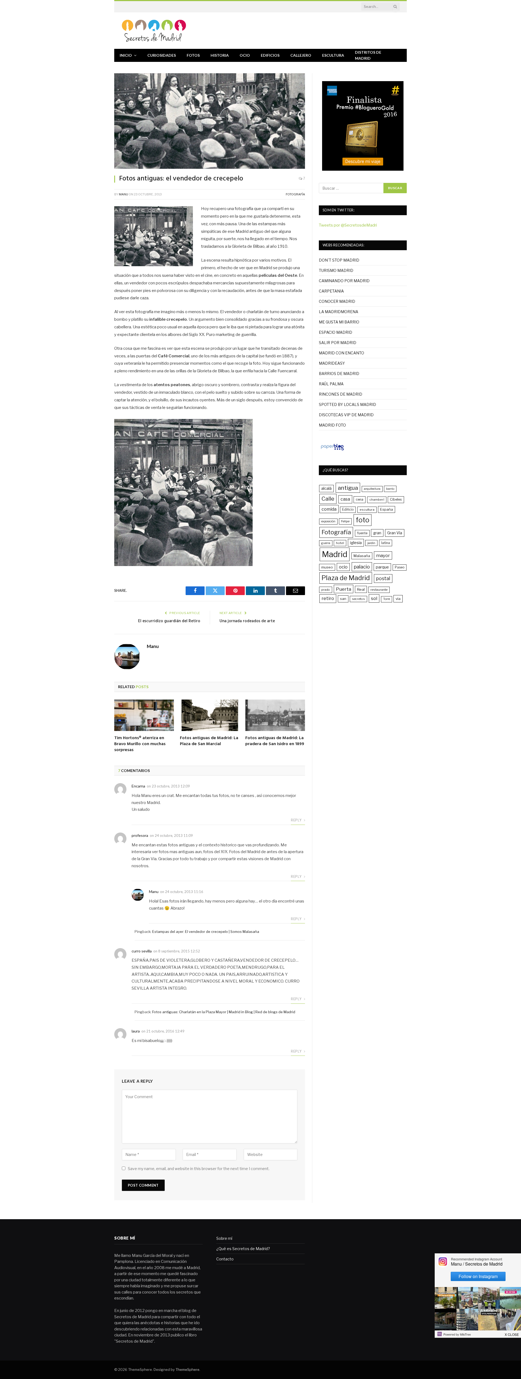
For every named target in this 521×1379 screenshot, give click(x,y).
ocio (343, 567)
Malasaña (362, 556)
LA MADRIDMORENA (338, 311)
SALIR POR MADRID (337, 342)
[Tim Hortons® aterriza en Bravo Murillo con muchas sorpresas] (144, 715)
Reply (296, 820)
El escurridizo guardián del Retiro (169, 621)
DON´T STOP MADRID (339, 260)
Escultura (333, 55)
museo (327, 567)
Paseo (399, 567)
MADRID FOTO (332, 425)
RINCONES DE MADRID (340, 394)
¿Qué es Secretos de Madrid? (243, 1248)
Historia (220, 55)
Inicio (126, 55)
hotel (340, 543)
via (398, 598)
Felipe (345, 521)
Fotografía (295, 194)
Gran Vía (394, 532)
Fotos (193, 55)
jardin (371, 543)
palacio (362, 567)
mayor (383, 555)
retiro (328, 598)
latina (385, 543)
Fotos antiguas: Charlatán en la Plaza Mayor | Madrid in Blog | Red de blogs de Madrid (223, 1012)
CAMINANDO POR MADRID (344, 280)
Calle (328, 498)
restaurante (378, 590)
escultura (367, 509)
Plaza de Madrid (346, 578)
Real (361, 589)
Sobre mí (224, 1238)
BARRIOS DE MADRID (339, 373)
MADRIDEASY (332, 363)
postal (383, 578)
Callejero (300, 55)
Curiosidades (161, 55)
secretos (358, 599)
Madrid (334, 554)
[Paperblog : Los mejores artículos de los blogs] (332, 450)
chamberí (376, 499)
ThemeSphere (187, 1369)
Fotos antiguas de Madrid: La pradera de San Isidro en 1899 (274, 741)
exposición (328, 521)
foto (362, 520)
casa (345, 499)
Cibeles (396, 499)
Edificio (348, 509)
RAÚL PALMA (331, 384)
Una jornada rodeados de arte (247, 621)
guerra (325, 543)
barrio (390, 489)
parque (382, 567)
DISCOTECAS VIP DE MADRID (346, 414)
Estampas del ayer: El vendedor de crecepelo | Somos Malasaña (205, 931)
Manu (123, 194)
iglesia (356, 542)
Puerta (343, 589)
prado (325, 590)
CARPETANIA (331, 291)
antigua (348, 487)
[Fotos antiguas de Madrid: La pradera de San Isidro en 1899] (275, 715)
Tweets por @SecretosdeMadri (348, 225)
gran (377, 532)
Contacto (225, 1259)
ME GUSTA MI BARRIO (339, 322)
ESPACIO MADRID (335, 332)
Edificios (270, 55)
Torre (386, 599)
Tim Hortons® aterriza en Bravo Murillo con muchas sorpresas (140, 744)
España (386, 509)
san (343, 598)
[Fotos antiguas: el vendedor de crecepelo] (209, 121)
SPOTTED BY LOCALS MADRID (347, 404)
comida (329, 509)
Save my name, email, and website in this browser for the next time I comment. (198, 1168)
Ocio (245, 55)
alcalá (326, 488)
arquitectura (372, 489)
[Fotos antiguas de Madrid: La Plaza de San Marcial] (210, 715)
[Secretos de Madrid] (154, 31)
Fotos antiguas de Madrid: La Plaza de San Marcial (209, 741)
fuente (362, 533)
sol (374, 598)
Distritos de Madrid (368, 55)
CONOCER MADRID (337, 301)
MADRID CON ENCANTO (341, 353)
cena (359, 499)
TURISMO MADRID (336, 270)
